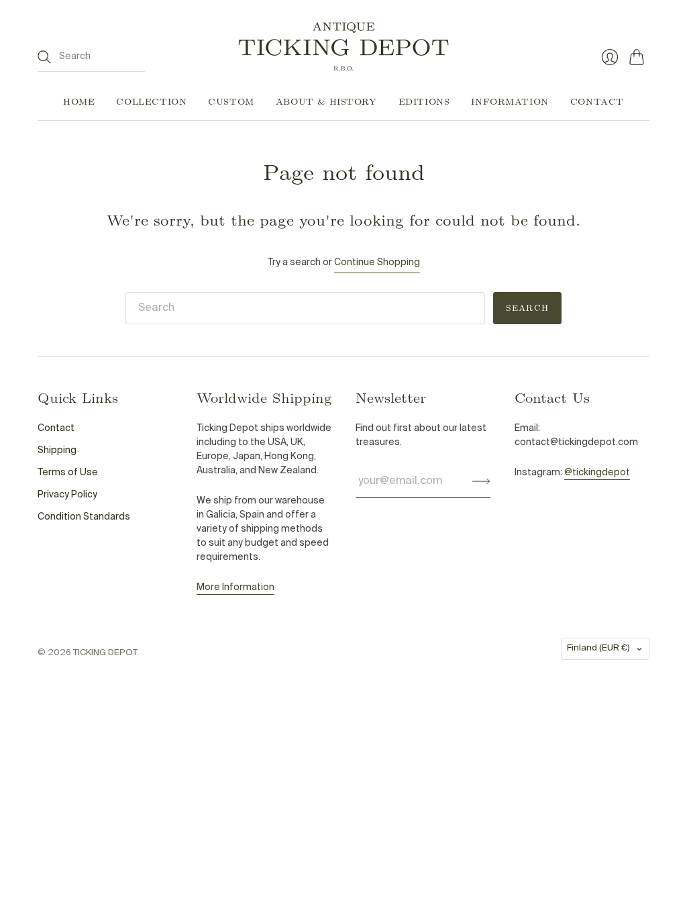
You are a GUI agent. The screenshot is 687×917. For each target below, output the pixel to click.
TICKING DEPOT (105, 652)
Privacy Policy (67, 494)
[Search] (44, 57)
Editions (424, 101)
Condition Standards (84, 517)
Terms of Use (68, 472)
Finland (598, 648)
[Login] (610, 57)
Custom (231, 101)
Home (79, 101)
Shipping (57, 450)
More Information (235, 587)
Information (509, 101)
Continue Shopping (377, 262)
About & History (326, 101)
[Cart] (639, 57)
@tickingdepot (597, 472)
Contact (597, 101)
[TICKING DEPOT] (343, 46)
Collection (151, 101)
